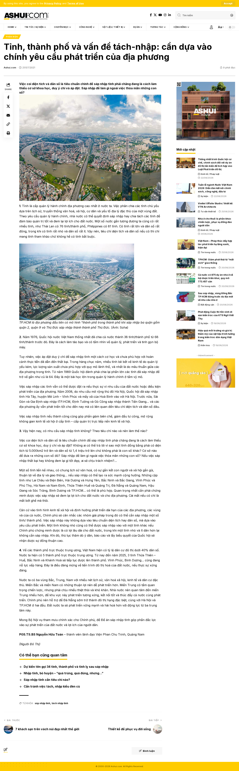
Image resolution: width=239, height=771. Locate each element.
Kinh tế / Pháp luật (210, 174)
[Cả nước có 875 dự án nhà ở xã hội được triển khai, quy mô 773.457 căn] (185, 278)
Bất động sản (207, 304)
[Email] (8, 115)
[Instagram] (165, 15)
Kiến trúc (205, 345)
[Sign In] (211, 27)
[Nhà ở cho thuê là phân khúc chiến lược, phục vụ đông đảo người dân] (185, 222)
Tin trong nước (208, 252)
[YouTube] (160, 15)
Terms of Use (75, 3)
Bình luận (149, 750)
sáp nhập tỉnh (42, 703)
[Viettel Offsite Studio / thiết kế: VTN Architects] (185, 207)
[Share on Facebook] (8, 97)
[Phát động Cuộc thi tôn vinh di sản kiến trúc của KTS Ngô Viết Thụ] (185, 315)
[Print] (8, 133)
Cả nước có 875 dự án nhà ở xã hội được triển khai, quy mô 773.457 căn (215, 278)
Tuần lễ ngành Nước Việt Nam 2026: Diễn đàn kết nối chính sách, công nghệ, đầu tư (215, 188)
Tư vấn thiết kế (208, 211)
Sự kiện (204, 196)
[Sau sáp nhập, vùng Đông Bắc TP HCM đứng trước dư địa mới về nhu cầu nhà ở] (185, 297)
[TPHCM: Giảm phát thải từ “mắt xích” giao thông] (185, 263)
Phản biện (12, 37)
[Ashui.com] (26, 15)
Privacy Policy (52, 3)
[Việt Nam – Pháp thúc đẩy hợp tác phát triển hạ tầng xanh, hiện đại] (185, 244)
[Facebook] (151, 15)
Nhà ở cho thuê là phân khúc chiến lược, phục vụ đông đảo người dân (215, 222)
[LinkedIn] (169, 15)
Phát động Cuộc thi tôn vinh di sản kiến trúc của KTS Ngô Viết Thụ (216, 315)
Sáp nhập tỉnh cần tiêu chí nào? (47, 680)
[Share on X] (8, 106)
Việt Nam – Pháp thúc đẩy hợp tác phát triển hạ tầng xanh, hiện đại (215, 244)
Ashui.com (10, 67)
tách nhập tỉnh (60, 703)
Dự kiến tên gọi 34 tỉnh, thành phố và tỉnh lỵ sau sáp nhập (66, 666)
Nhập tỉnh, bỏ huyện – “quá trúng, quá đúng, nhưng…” (63, 673)
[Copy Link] (8, 124)
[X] (155, 15)
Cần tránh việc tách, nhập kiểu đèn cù (52, 686)
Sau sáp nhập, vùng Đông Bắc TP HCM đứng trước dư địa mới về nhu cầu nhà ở (215, 296)
